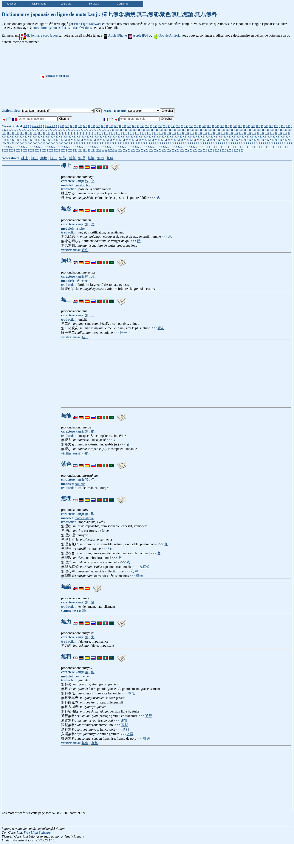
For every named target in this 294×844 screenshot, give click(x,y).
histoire (80, 228)
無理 (81, 158)
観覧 (124, 725)
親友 (161, 328)
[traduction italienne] (105, 165)
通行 (148, 716)
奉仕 (131, 693)
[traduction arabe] (111, 208)
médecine (81, 281)
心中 (134, 571)
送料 (125, 729)
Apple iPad (140, 35)
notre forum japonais (46, 27)
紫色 (72, 158)
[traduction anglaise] (75, 165)
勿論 (82, 610)
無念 (34, 158)
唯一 (123, 332)
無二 (53, 158)
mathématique (84, 518)
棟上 (24, 158)
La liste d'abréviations (77, 27)
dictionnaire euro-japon (42, 35)
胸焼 (43, 158)
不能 (85, 453)
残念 (85, 250)
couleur (80, 484)
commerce (82, 676)
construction (83, 185)
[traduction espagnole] (87, 165)
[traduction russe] (93, 165)
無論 (91, 158)
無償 (85, 743)
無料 (110, 158)
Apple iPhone (117, 35)
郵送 (146, 738)
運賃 (124, 720)
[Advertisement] (163, 76)
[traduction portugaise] (99, 165)
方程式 (144, 567)
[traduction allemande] (81, 165)
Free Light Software (87, 24)
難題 (139, 576)
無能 (62, 158)
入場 (130, 734)
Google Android (169, 35)
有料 (94, 743)
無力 (100, 158)
